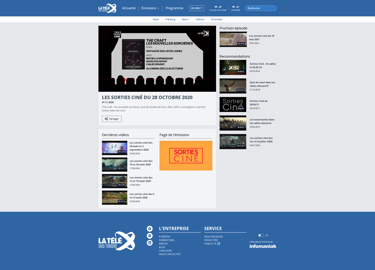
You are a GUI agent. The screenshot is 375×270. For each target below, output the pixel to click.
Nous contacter (169, 254)
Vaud (155, 19)
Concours (165, 250)
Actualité (128, 8)
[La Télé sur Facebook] (149, 228)
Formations (166, 240)
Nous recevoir (213, 236)
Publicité (210, 243)
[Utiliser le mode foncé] (266, 235)
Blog (162, 247)
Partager (114, 118)
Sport (185, 19)
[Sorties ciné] (186, 155)
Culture (200, 19)
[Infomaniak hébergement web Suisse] (263, 246)
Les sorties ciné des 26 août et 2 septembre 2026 (141, 146)
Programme (174, 8)
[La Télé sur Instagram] (149, 236)
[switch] (261, 235)
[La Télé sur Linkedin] (149, 243)
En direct (196, 8)
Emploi (163, 243)
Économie (216, 19)
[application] (157, 59)
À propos (164, 236)
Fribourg (170, 19)
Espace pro (211, 240)
